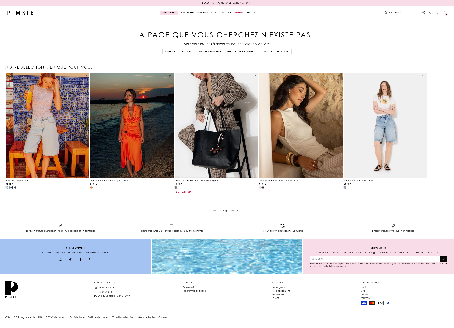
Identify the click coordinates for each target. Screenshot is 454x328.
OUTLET (251, 13)
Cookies (162, 317)
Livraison (365, 287)
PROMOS (239, 13)
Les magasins (278, 287)
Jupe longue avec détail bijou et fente (109, 180)
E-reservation (189, 287)
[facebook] (80, 260)
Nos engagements (281, 291)
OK (443, 258)
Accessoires (223, 13)
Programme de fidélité (194, 291)
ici (345, 266)
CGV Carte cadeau (56, 317)
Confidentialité (77, 317)
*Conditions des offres (123, 317)
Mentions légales (146, 317)
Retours (364, 294)
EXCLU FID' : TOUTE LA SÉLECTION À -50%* (227, 3)
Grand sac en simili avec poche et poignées (197, 180)
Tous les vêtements (209, 51)
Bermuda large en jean (17, 180)
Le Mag (275, 298)
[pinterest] (90, 260)
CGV (7, 317)
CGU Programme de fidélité (28, 317)
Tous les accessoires (241, 51)
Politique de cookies (98, 317)
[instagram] (60, 260)
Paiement (365, 298)
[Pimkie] (20, 13)
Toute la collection (177, 51)
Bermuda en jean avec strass (358, 180)
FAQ (363, 291)
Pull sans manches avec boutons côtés (279, 180)
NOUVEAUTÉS (169, 13)
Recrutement (278, 294)
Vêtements (188, 13)
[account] (438, 13)
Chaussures (204, 13)
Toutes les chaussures (275, 51)
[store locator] (424, 13)
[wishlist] (431, 13)
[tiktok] (70, 260)
